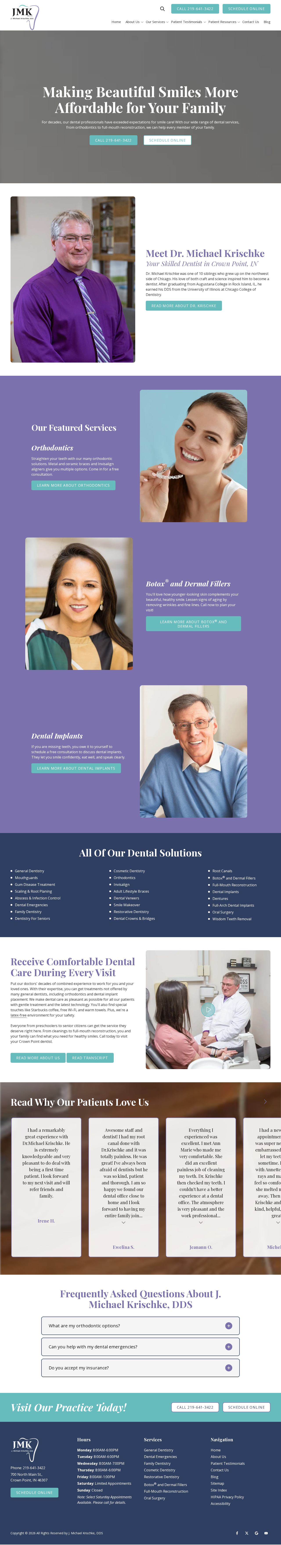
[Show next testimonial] (265, 1101)
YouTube (266, 1533)
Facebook (237, 1533)
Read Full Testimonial (123, 1222)
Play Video (208, 1010)
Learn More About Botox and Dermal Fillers (193, 624)
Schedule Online (246, 8)
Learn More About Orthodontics (73, 485)
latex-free (19, 1015)
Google (256, 1533)
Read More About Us (38, 1058)
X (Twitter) (246, 1533)
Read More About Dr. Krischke (183, 305)
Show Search (162, 8)
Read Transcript (90, 1058)
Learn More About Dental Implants (76, 768)
